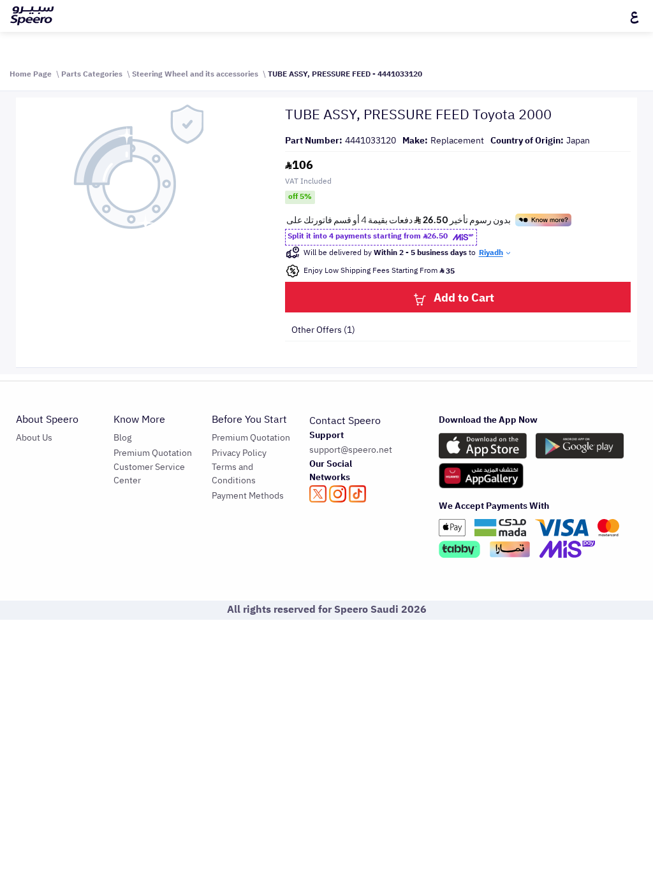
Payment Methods (248, 495)
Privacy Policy (239, 453)
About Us (34, 437)
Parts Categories (91, 74)
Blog (122, 437)
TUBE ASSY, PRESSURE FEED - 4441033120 (345, 74)
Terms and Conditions (234, 473)
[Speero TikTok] (357, 493)
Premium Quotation (153, 453)
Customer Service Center (149, 473)
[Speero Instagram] (337, 493)
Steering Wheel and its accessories (195, 74)
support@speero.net (350, 450)
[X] (317, 493)
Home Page (31, 74)
